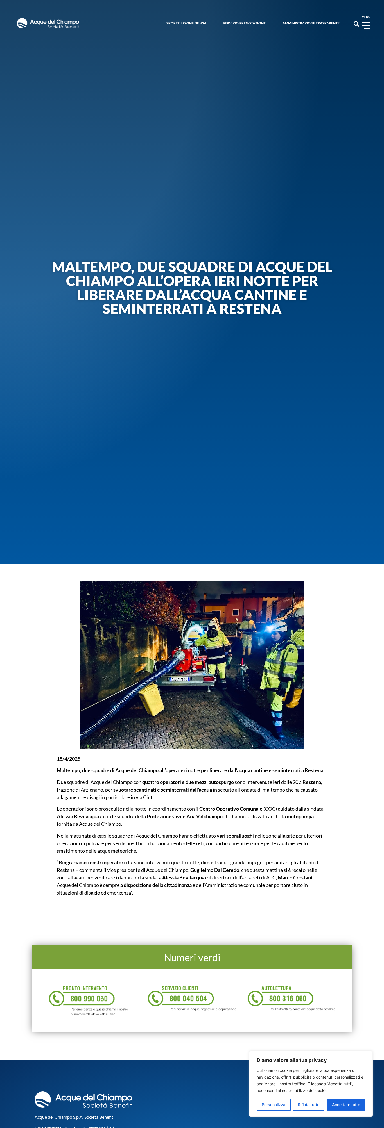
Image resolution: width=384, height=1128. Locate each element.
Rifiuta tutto (308, 1104)
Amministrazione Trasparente (311, 23)
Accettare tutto (346, 1104)
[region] (311, 1084)
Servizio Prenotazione (244, 23)
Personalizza (273, 1104)
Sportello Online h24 (186, 23)
